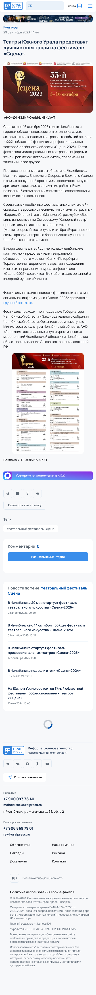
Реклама (58, 853)
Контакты (59, 861)
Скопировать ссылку (25, 505)
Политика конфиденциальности (43, 878)
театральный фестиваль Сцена (30, 529)
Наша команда (63, 844)
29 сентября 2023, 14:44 (21, 32)
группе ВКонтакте (17, 302)
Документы (18, 861)
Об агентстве (20, 844)
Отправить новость (28, 777)
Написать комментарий (48, 557)
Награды (17, 853)
